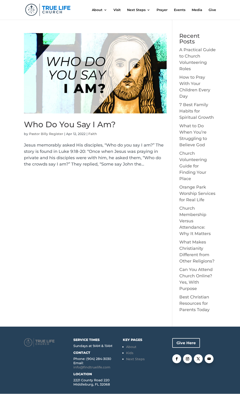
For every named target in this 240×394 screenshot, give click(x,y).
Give (212, 10)
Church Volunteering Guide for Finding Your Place (193, 166)
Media (197, 10)
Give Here (186, 343)
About (97, 10)
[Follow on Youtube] (209, 358)
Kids (129, 353)
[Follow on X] (198, 358)
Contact (81, 353)
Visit (117, 10)
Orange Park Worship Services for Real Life (197, 193)
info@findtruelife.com (91, 367)
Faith (92, 134)
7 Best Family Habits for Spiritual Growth (196, 111)
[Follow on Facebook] (176, 358)
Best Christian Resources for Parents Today (194, 303)
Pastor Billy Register (46, 134)
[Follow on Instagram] (187, 358)
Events (179, 10)
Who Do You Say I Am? (70, 124)
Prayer (162, 10)
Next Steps (136, 10)
